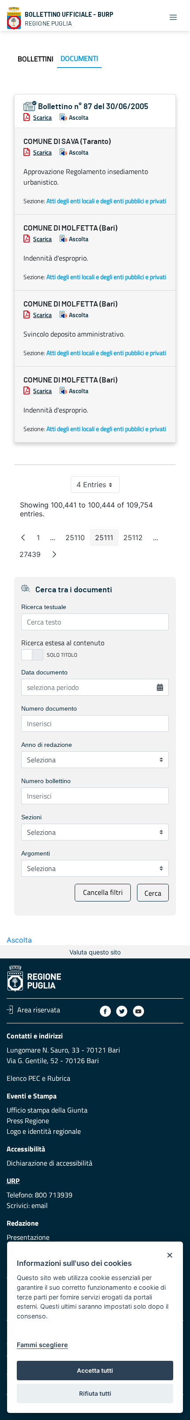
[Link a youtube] (138, 1011)
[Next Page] (54, 554)
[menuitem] (35, 59)
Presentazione (28, 1237)
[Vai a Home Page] (14, 18)
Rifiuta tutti (95, 1393)
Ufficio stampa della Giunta (47, 1110)
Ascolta (78, 117)
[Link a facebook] (105, 1011)
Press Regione (28, 1120)
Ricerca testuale (43, 607)
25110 (77, 539)
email (39, 1205)
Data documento (44, 672)
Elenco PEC (23, 1078)
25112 (135, 539)
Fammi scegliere (42, 1344)
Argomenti (35, 853)
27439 (32, 556)
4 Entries (98, 486)
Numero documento (49, 708)
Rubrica (58, 1078)
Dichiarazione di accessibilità (49, 1163)
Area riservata (38, 1010)
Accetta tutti (95, 1370)
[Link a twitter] (121, 1011)
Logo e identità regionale (44, 1131)
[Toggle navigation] (173, 16)
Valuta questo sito (95, 952)
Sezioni (31, 817)
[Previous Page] (23, 537)
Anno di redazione (46, 745)
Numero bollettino (46, 781)
